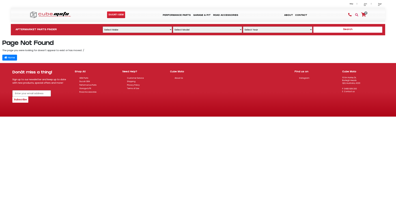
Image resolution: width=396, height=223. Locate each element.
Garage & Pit (85, 88)
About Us (179, 78)
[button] (116, 15)
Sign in (380, 5)
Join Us (365, 5)
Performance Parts (88, 85)
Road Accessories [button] (225, 15)
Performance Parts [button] (177, 15)
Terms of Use (133, 88)
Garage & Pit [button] (202, 15)
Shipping (131, 81)
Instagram (304, 78)
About (288, 15)
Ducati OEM (84, 81)
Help (351, 4)
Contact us (349, 91)
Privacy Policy (133, 85)
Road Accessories (88, 92)
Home (11, 57)
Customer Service (135, 78)
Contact (301, 15)
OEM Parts (83, 78)
